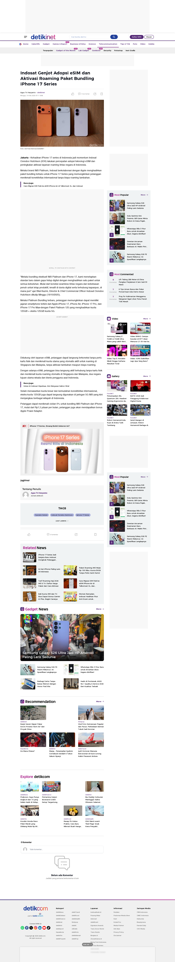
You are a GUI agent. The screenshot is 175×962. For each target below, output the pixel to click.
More (98, 609)
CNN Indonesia (142, 912)
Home (25, 44)
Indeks (151, 44)
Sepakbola (60, 932)
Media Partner (119, 925)
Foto (135, 44)
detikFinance (60, 919)
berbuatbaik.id (96, 912)
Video (142, 44)
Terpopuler (48, 50)
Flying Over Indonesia (98, 942)
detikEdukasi (60, 915)
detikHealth (76, 919)
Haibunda (140, 919)
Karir (115, 919)
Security (107, 50)
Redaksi (116, 912)
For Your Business (97, 945)
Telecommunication (108, 44)
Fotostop (118, 50)
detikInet (59, 922)
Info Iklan (117, 929)
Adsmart (94, 919)
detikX (74, 925)
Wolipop (75, 922)
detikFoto (75, 932)
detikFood (75, 915)
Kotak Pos (117, 922)
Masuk (149, 37)
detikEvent (94, 922)
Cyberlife (36, 44)
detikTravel (76, 912)
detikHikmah (76, 935)
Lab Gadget (85, 49)
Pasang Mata (95, 915)
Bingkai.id (94, 935)
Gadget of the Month (66, 49)
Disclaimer (117, 935)
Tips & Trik (125, 44)
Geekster (97, 49)
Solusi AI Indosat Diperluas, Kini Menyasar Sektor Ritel (46, 386)
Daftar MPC (136, 37)
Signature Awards (97, 925)
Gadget (46, 44)
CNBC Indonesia (142, 915)
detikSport (60, 929)
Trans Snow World (97, 929)
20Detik (74, 929)
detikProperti (60, 939)
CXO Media (141, 929)
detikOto (59, 935)
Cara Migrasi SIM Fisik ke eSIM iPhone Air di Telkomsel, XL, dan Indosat (53, 186)
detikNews (60, 912)
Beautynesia (141, 922)
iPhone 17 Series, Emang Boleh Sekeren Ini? (50, 426)
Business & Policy (78, 44)
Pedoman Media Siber (122, 915)
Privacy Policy (119, 932)
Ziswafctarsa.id (96, 939)
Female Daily (141, 925)
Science (92, 44)
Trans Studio (95, 932)
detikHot (59, 925)
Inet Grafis (130, 50)
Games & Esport (61, 43)
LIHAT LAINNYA (61, 521)
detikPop (75, 939)
